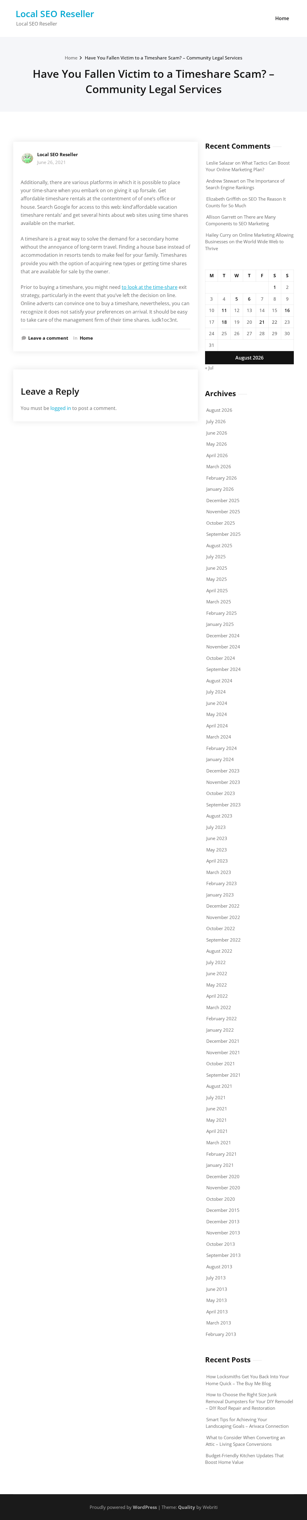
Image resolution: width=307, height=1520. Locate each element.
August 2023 (219, 816)
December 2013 (223, 1221)
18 (224, 322)
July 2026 (216, 421)
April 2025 (217, 590)
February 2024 (221, 748)
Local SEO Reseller (55, 14)
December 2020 (223, 1176)
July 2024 (216, 692)
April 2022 (217, 996)
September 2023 (223, 805)
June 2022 (216, 973)
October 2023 (220, 793)
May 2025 (216, 579)
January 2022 (220, 1030)
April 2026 (217, 455)
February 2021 (221, 1154)
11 (224, 310)
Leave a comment (48, 338)
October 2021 (220, 1063)
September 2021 (223, 1075)
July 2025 (216, 557)
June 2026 (216, 433)
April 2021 (217, 1131)
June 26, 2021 (51, 162)
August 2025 (219, 545)
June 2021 (216, 1109)
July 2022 (216, 962)
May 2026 (216, 444)
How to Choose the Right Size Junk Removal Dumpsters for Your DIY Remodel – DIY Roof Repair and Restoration (249, 1401)
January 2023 (220, 895)
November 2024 (223, 647)
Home (282, 18)
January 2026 (220, 489)
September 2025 (223, 534)
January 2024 (220, 759)
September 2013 (223, 1255)
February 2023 (221, 883)
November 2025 (223, 511)
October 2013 (220, 1244)
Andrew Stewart (222, 181)
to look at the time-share (149, 287)
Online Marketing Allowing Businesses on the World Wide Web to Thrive (249, 241)
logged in (60, 408)
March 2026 (218, 466)
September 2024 (223, 669)
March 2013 (218, 1323)
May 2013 (216, 1300)
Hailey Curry (218, 235)
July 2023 (216, 827)
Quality (186, 1507)
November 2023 (223, 782)
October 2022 (220, 928)
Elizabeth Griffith (223, 199)
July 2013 (216, 1278)
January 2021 (220, 1165)
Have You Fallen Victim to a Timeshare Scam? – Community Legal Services (163, 58)
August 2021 (219, 1086)
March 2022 (218, 1007)
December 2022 (223, 906)
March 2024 (218, 737)
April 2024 (217, 726)
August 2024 (219, 681)
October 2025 (220, 523)
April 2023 (217, 861)
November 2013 (223, 1233)
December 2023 (223, 771)
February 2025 (221, 613)
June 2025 (216, 568)
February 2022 (221, 1018)
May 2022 (216, 985)
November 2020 (223, 1188)
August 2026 (219, 410)
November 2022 (223, 917)
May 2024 (216, 714)
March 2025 (218, 602)
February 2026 (221, 478)
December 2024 (223, 636)
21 (262, 322)
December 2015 (223, 1210)
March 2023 (218, 872)
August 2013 (219, 1267)
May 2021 (216, 1120)
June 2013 (216, 1289)
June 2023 (216, 838)
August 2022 (219, 951)
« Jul (209, 368)
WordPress (145, 1507)
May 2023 (216, 850)
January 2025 (220, 624)
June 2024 (216, 703)
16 (287, 310)
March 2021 (218, 1142)
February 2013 (221, 1334)
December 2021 (223, 1041)
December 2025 (223, 500)
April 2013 (217, 1312)
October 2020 (220, 1199)
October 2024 (220, 658)
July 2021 (216, 1097)
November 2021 (223, 1052)
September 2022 (223, 940)
